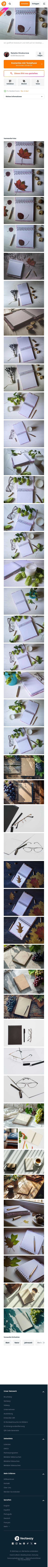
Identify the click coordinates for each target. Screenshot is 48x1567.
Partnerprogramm (11, 1473)
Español (7, 1530)
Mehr (6, 1547)
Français (7, 1543)
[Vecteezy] (3, 3)
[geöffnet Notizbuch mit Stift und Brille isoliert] (23, 817)
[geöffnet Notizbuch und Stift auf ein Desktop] (23, 320)
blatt (7, 1363)
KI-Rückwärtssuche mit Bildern (16, 1442)
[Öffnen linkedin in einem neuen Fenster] (19, 1564)
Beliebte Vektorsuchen (12, 1477)
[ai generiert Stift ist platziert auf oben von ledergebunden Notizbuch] (11, 1137)
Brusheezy (8, 1417)
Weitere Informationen (14, 95)
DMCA (6, 1469)
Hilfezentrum (9, 1499)
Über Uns (7, 1508)
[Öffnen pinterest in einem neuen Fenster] (23, 1564)
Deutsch (7, 1538)
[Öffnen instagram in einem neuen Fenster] (16, 1564)
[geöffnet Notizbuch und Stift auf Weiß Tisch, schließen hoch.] (23, 1233)
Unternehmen (9, 1430)
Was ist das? (25, 91)
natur (17, 1363)
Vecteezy (7, 1421)
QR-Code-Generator (11, 1451)
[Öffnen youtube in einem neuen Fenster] (34, 1564)
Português (8, 1534)
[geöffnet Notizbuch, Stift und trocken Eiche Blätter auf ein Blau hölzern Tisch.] (23, 873)
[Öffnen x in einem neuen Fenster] (31, 1564)
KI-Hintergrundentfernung (14, 1446)
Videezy (7, 1425)
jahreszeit (28, 1363)
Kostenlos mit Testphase (24, 64)
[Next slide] (39, 1363)
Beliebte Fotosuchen (12, 1481)
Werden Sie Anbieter (12, 1512)
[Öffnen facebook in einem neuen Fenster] (12, 1564)
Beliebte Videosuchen (12, 1485)
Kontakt (7, 1503)
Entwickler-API (9, 1438)
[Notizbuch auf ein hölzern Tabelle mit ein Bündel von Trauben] (23, 766)
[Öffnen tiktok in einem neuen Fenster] (27, 1564)
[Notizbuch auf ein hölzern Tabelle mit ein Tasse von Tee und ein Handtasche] (23, 1207)
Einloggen (35, 4)
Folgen (40, 56)
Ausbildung (8, 1434)
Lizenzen (7, 1464)
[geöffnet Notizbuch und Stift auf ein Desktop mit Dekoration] (23, 293)
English (7, 1526)
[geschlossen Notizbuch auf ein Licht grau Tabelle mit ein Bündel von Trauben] (23, 981)
